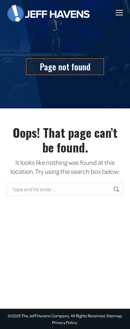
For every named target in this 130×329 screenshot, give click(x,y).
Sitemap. (114, 316)
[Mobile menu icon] (119, 13)
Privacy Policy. (65, 322)
